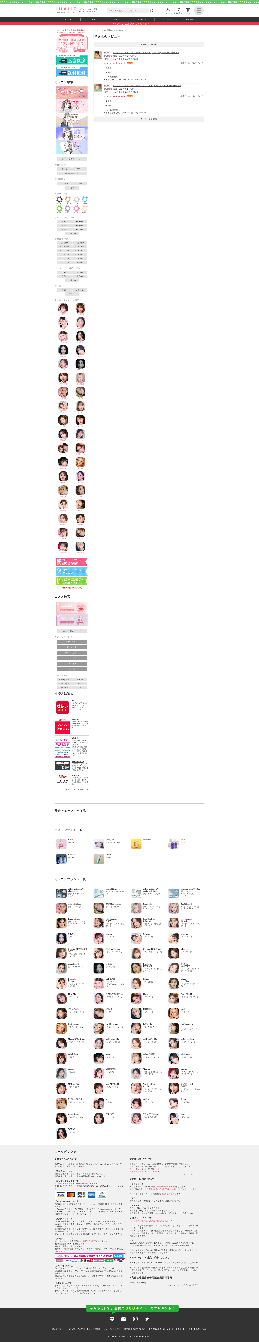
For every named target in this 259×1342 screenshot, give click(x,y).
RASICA (64, 687)
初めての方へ (57, 1329)
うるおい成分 (80, 290)
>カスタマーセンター (189, 1174)
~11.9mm (64, 243)
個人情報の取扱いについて (159, 1329)
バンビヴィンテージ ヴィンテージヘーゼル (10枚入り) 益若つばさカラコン (146, 53)
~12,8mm (79, 243)
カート (188, 13)
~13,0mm (64, 247)
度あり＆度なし (72, 173)
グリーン (59, 212)
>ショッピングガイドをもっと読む (183, 1285)
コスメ (92, 19)
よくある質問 (94, 1329)
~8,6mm (79, 272)
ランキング (141, 19)
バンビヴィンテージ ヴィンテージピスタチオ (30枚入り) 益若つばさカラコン (147, 86)
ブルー (85, 203)
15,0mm (72, 233)
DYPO (80, 687)
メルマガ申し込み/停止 (76, 1329)
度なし (80, 169)
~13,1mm (79, 247)
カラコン (67, 19)
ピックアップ (166, 19)
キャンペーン (191, 19)
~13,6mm (79, 255)
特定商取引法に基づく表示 (134, 1329)
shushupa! (64, 684)
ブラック (59, 203)
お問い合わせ (201, 1329)
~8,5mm (64, 272)
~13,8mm (79, 258)
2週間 (79, 183)
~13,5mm (64, 255)
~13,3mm (64, 251)
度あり (64, 169)
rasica (80, 684)
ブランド (117, 19)
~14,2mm (64, 262)
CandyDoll (64, 680)
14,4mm (64, 229)
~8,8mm (79, 276)
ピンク (76, 212)
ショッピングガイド (112, 1329)
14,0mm (64, 222)
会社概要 (188, 1329)
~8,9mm (72, 280)
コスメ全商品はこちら (72, 631)
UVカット (72, 294)
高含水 (64, 290)
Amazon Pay (78, 762)
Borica (80, 680)
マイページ (168, 13)
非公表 (80, 262)
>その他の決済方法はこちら (76, 789)
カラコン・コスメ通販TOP (104, 30)
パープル (68, 212)
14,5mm (79, 229)
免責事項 (177, 1329)
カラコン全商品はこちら (71, 159)
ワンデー (64, 183)
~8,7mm (64, 276)
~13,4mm (79, 251)
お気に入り (178, 13)
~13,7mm (64, 258)
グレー (76, 203)
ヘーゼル (85, 212)
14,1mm (79, 222)
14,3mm (79, 225)
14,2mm (64, 225)
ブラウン (68, 203)
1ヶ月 (72, 188)
